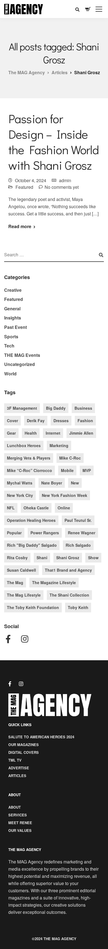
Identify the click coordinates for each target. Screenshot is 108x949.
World (10, 373)
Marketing (59, 445)
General (12, 308)
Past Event (15, 327)
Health (31, 433)
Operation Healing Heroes (31, 520)
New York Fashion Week (64, 495)
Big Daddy (56, 408)
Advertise (18, 767)
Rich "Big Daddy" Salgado (32, 545)
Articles (17, 775)
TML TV (15, 760)
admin (65, 180)
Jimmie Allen (81, 433)
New (75, 483)
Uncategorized (19, 364)
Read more (19, 226)
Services (17, 815)
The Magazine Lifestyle (54, 582)
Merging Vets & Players (28, 458)
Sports (11, 336)
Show (93, 557)
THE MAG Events (22, 355)
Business (83, 408)
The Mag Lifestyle (24, 595)
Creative (13, 290)
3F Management (22, 408)
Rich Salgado (78, 545)
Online (64, 507)
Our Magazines (23, 744)
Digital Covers (23, 752)
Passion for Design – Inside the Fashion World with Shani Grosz (53, 141)
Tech (9, 345)
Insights (12, 317)
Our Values (20, 830)
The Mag (15, 582)
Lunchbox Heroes (24, 445)
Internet (53, 433)
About (14, 807)
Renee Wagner (81, 532)
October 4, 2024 (30, 180)
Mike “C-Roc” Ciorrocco (29, 470)
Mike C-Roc (70, 458)
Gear (11, 433)
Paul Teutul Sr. (78, 520)
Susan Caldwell (21, 570)
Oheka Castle (36, 507)
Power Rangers (44, 532)
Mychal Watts (19, 483)
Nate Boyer (51, 483)
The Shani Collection (69, 595)
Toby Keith (78, 607)
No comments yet (62, 187)
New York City (20, 495)
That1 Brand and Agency (68, 570)
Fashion (85, 420)
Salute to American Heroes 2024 (41, 736)
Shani (42, 557)
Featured (24, 187)
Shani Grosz (67, 557)
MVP (87, 470)
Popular (14, 532)
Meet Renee (20, 822)
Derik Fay (36, 420)
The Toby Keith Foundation (33, 607)
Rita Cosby (17, 557)
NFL (11, 507)
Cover (12, 420)
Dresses (61, 420)
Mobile (67, 470)
